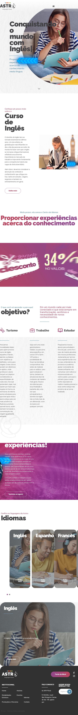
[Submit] (69, 691)
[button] (53, 6)
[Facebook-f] (74, 672)
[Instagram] (74, 676)
